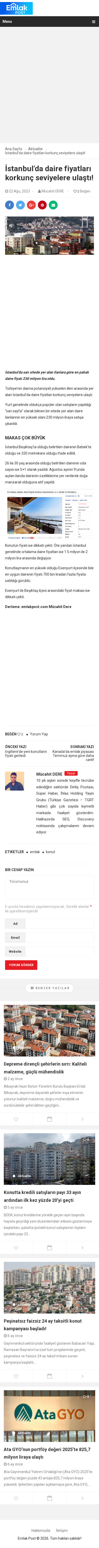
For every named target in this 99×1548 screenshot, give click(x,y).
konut (50, 852)
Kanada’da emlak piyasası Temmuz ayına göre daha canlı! (73, 756)
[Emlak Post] (16, 8)
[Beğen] (16, 1119)
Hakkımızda (40, 1531)
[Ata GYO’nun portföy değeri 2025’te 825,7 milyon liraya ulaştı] (49, 1416)
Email (15, 937)
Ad (15, 924)
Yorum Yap (39, 734)
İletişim (62, 1531)
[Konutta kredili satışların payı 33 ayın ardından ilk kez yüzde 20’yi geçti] (49, 1159)
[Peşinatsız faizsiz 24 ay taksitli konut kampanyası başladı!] (49, 1287)
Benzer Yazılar (52, 988)
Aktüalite (24, 1047)
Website (15, 951)
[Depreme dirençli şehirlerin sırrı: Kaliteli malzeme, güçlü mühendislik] (49, 1030)
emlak (35, 852)
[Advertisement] (49, 88)
